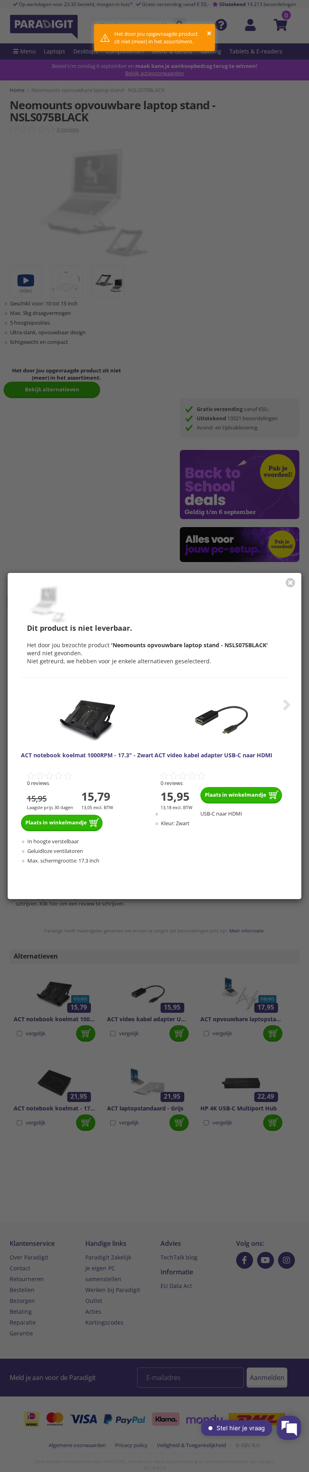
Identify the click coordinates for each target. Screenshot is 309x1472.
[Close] (290, 582)
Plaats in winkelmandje (56, 822)
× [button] (209, 33)
